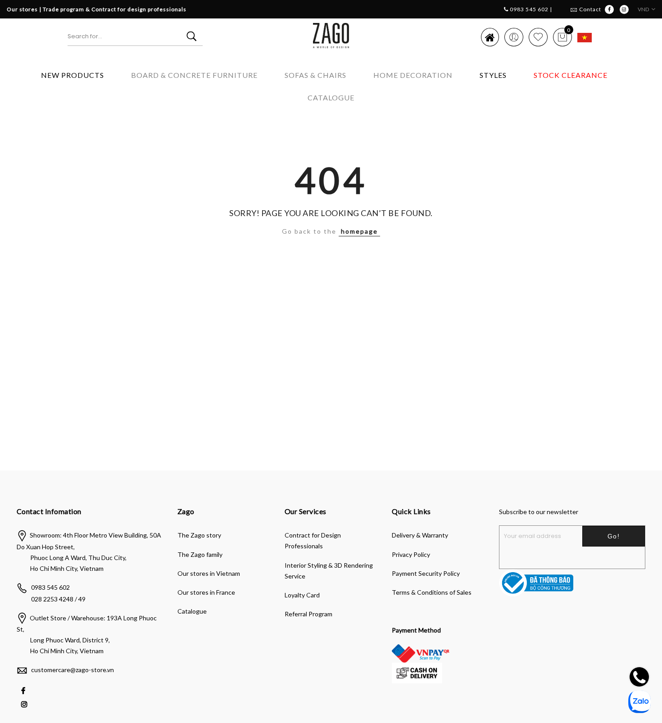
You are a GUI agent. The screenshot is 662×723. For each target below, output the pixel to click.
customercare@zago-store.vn (72, 669)
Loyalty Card (302, 595)
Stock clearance (571, 75)
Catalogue (331, 97)
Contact (590, 9)
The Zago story (199, 535)
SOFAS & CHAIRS (315, 75)
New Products (72, 75)
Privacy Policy (411, 554)
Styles (493, 75)
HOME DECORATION (413, 75)
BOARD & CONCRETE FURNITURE (194, 75)
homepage (359, 231)
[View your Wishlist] (538, 36)
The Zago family (199, 554)
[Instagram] (25, 703)
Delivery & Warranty (420, 535)
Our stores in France (206, 592)
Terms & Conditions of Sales (432, 592)
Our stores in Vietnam (208, 573)
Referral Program (308, 614)
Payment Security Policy (426, 573)
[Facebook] (24, 690)
